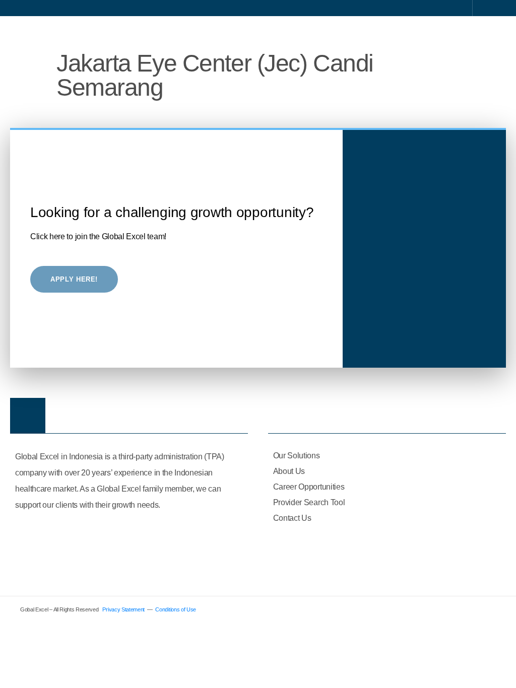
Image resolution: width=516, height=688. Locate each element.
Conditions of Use (175, 609)
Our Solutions (296, 455)
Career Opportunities (309, 487)
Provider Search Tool (309, 502)
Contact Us (292, 518)
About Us (289, 471)
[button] (494, 32)
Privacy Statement (123, 609)
